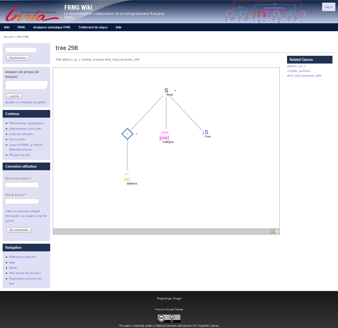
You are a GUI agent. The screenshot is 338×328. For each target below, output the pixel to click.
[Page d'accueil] (32, 23)
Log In (329, 7)
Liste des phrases (21, 134)
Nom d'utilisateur (18, 178)
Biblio (13, 268)
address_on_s (296, 66)
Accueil (8, 37)
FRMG (21, 27)
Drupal (177, 298)
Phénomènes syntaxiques (26, 123)
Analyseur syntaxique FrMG (52, 27)
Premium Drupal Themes (169, 309)
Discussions (17, 139)
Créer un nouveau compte (22, 211)
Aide (118, 27)
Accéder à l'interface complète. (25, 102)
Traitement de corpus (93, 27)
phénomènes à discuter (25, 129)
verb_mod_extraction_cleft (304, 75)
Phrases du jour (19, 155)
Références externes (22, 257)
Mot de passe (15, 195)
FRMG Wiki (78, 7)
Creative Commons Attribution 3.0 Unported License (186, 325)
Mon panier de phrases (25, 273)
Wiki (7, 27)
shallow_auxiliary (298, 71)
